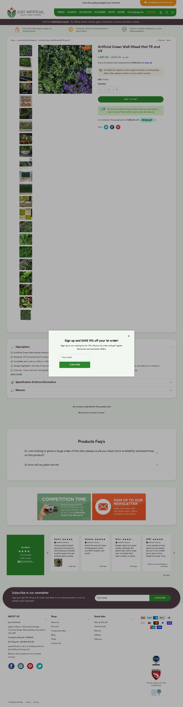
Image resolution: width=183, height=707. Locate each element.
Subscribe (75, 365)
